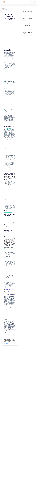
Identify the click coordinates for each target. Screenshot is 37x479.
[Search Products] (32, 2)
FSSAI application (8, 128)
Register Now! (6, 46)
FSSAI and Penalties (10, 289)
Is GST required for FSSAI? (8, 212)
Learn (8, 4)
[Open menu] (34, 2)
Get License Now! (6, 343)
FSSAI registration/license (9, 26)
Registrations (11, 4)
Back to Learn (6, 348)
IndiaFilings (4, 4)
